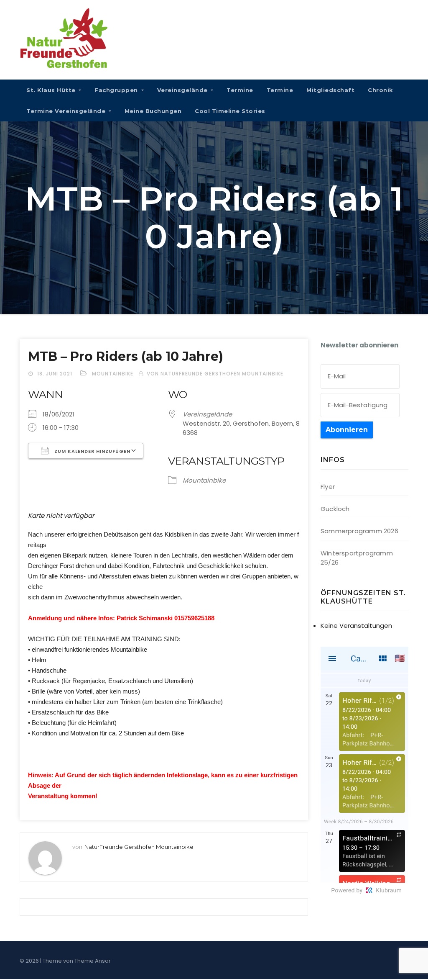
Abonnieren (347, 430)
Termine (240, 90)
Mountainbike (112, 373)
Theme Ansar (92, 961)
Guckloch (335, 508)
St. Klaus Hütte (51, 90)
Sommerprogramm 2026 (359, 531)
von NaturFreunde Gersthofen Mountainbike (215, 373)
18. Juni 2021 (55, 373)
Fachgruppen (117, 90)
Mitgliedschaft (330, 90)
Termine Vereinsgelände (66, 111)
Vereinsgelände (183, 90)
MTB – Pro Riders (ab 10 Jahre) (125, 356)
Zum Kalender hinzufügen (91, 451)
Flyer (328, 486)
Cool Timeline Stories (230, 111)
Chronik (380, 90)
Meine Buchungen (153, 111)
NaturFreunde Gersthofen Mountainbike (139, 846)
